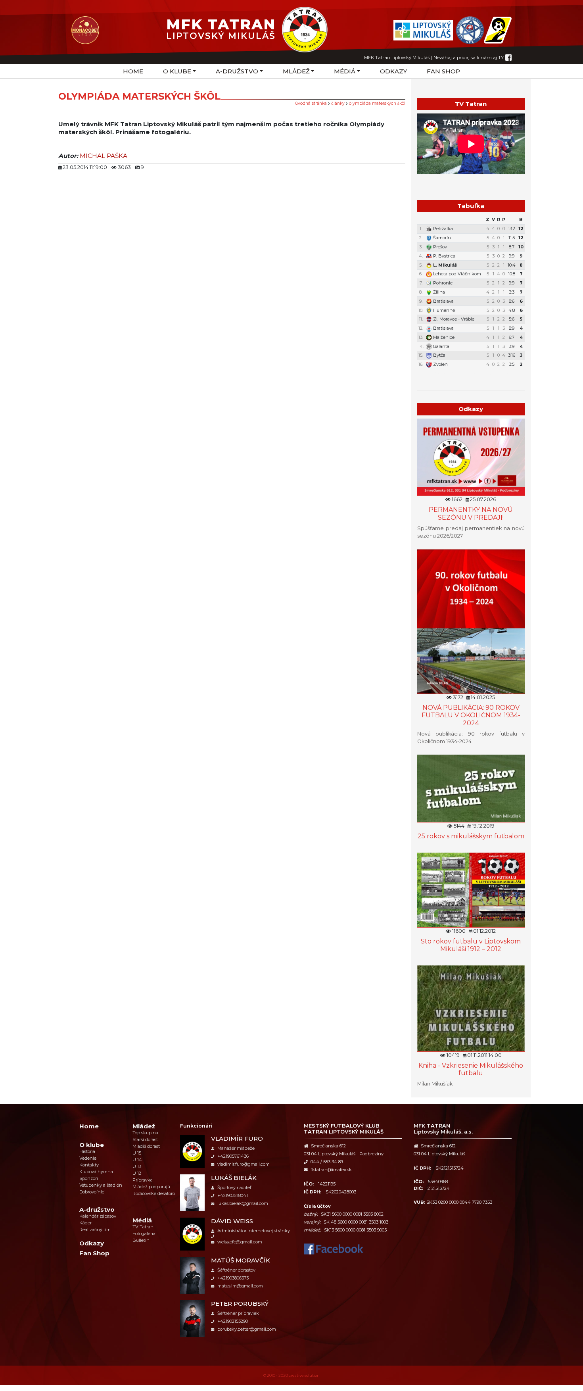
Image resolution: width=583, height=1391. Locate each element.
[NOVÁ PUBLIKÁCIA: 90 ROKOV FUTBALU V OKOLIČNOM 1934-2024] (471, 621)
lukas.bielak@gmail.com (242, 1203)
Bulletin (141, 1240)
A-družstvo (237, 71)
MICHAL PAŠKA (103, 155)
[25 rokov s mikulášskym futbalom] (471, 788)
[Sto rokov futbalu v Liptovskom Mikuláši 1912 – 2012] (471, 889)
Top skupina (145, 1132)
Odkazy (393, 71)
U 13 (136, 1166)
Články (338, 103)
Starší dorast (145, 1139)
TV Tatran (142, 1227)
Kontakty (89, 1165)
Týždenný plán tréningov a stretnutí (475, 374)
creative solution (304, 1375)
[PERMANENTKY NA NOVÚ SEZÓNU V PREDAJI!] (471, 457)
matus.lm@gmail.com (240, 1286)
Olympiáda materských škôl (377, 103)
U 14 (137, 1159)
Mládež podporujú (151, 1186)
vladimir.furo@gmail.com (243, 1164)
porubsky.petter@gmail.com (246, 1329)
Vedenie (87, 1158)
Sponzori (88, 1178)
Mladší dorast (146, 1146)
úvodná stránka (311, 103)
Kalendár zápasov (97, 1216)
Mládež (296, 71)
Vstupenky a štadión (100, 1185)
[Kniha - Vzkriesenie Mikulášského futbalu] (471, 1008)
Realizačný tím (95, 1229)
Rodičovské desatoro (153, 1193)
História (87, 1151)
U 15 (136, 1153)
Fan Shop (443, 71)
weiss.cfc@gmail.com (239, 1242)
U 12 (136, 1173)
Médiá (344, 71)
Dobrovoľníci (92, 1192)
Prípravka (142, 1180)
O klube (177, 71)
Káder (85, 1223)
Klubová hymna (96, 1171)
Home (133, 71)
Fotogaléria (143, 1233)
